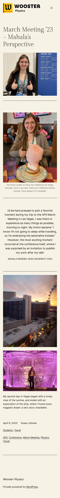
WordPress (32, 486)
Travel (17, 430)
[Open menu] (51, 8)
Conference (15, 437)
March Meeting (31, 437)
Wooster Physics (13, 479)
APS (5, 437)
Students (8, 430)
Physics (45, 437)
